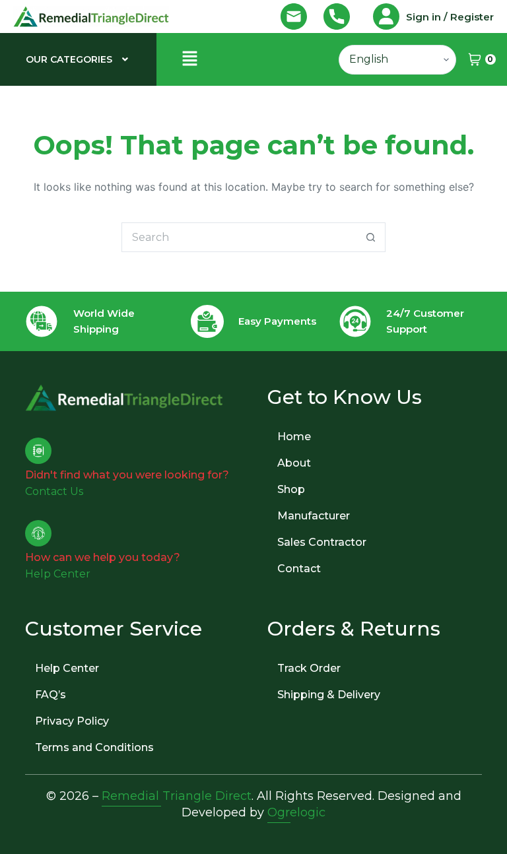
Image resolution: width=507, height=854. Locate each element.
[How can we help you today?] (38, 533)
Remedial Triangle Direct (177, 796)
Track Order (309, 668)
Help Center (67, 668)
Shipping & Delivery (328, 694)
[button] (78, 59)
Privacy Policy (72, 721)
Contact (299, 568)
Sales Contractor (321, 542)
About (294, 463)
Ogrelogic (296, 812)
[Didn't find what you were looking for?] (38, 451)
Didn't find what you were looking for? (127, 475)
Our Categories (69, 59)
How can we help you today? (102, 557)
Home (294, 436)
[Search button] (371, 237)
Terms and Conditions (94, 747)
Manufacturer (313, 515)
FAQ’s (50, 694)
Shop (291, 489)
